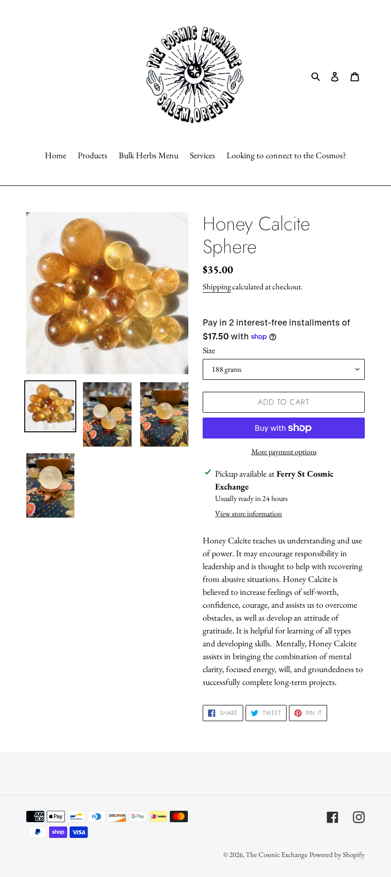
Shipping (217, 286)
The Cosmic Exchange (277, 854)
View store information (248, 514)
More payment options (284, 452)
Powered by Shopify (337, 854)
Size (209, 350)
